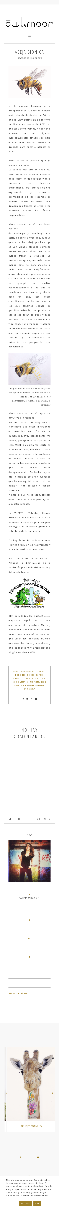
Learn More (26, 1203)
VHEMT (32, 689)
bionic (42, 672)
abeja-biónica (26, 672)
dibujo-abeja (19, 682)
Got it (37, 1203)
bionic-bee (20, 675)
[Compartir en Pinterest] (31, 698)
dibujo (43, 679)
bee (36, 672)
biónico (30, 675)
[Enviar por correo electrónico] (35, 698)
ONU (26, 689)
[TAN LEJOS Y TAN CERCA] (29, 1084)
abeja (15, 672)
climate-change (30, 679)
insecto (33, 685)
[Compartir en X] (27, 698)
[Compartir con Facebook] (23, 698)
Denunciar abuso (18, 993)
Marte (41, 685)
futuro (24, 685)
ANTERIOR (44, 819)
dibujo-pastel (33, 682)
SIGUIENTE (16, 819)
